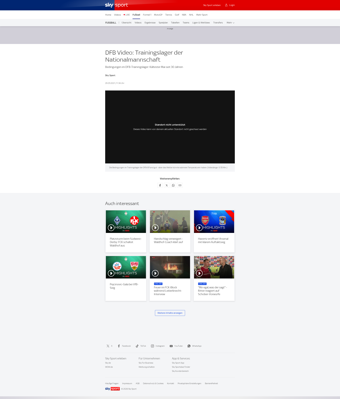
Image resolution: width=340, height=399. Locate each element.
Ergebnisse (150, 22)
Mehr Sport (202, 14)
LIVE (128, 14)
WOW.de (109, 367)
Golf (177, 14)
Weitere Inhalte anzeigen (170, 313)
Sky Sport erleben (212, 5)
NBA (184, 14)
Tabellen (175, 22)
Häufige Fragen (112, 383)
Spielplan (163, 22)
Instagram (160, 346)
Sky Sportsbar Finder (181, 367)
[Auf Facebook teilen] (160, 185)
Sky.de (108, 363)
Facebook (126, 346)
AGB (137, 383)
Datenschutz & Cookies (153, 383)
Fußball (136, 14)
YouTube (178, 346)
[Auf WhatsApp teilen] (173, 185)
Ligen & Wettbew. (201, 22)
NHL (191, 14)
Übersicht (126, 22)
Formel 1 (147, 14)
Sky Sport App (178, 363)
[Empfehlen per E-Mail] (180, 185)
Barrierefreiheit (211, 383)
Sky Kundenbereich (180, 371)
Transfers (218, 22)
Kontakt (170, 383)
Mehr (229, 22)
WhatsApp (196, 346)
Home (108, 14)
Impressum (127, 383)
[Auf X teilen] (166, 185)
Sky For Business (146, 363)
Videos (117, 14)
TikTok (143, 346)
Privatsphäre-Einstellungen (189, 383)
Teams (186, 22)
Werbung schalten (147, 367)
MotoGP (158, 14)
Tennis (168, 14)
